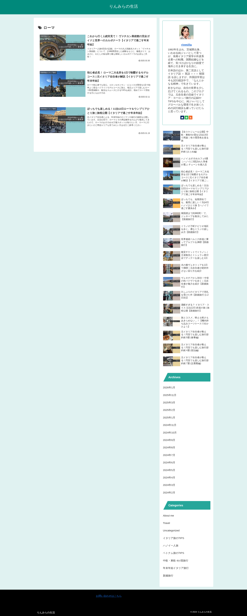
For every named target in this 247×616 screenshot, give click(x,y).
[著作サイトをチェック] (182, 117)
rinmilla (186, 44)
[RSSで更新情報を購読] (190, 117)
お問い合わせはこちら (109, 596)
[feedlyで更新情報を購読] (186, 117)
